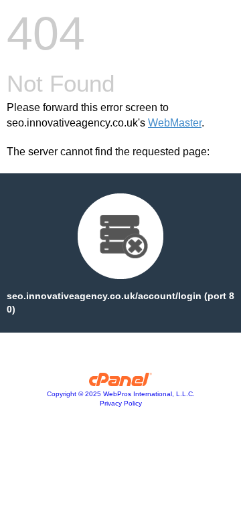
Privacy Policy (121, 403)
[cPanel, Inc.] (121, 382)
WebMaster (175, 122)
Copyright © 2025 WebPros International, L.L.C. (121, 394)
